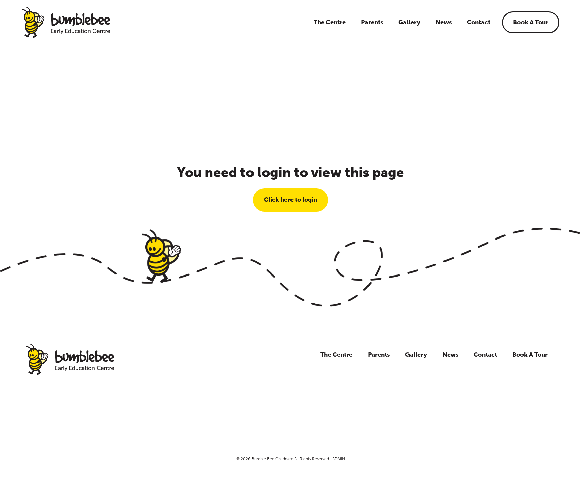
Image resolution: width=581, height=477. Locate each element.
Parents (372, 22)
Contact (478, 22)
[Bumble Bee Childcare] (66, 22)
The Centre (330, 22)
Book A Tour (530, 22)
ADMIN (338, 458)
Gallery (409, 22)
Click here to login (290, 200)
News (444, 22)
